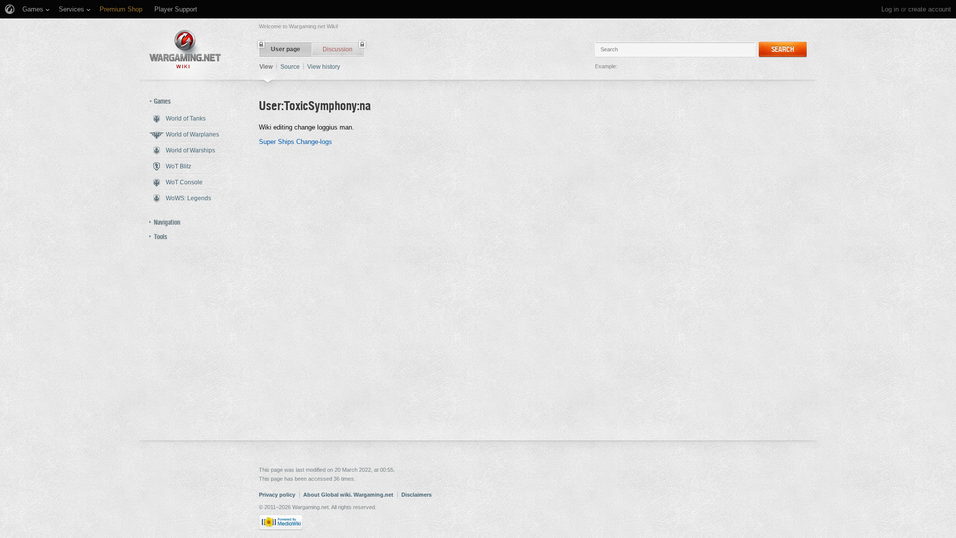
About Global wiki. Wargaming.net (348, 495)
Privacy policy (277, 495)
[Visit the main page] (185, 49)
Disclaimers (416, 495)
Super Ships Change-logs (295, 141)
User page (285, 49)
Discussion (338, 49)
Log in (890, 9)
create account (929, 9)
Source (290, 66)
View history (323, 66)
